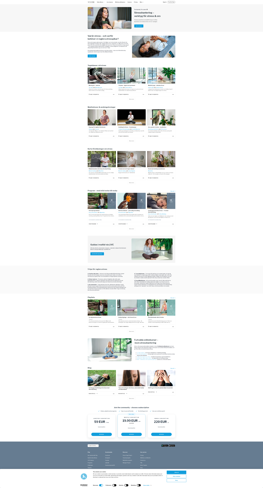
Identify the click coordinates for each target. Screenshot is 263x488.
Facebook (107, 455)
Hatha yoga (150, 87)
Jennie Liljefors (128, 87)
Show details (146, 485)
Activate (101, 434)
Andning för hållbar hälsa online (144, 358)
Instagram (107, 457)
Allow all (176, 472)
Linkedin (107, 462)
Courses (130, 2)
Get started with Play (92, 455)
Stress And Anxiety (93, 212)
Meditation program (127, 460)
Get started (139, 26)
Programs (90, 462)
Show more (131, 99)
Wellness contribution (145, 457)
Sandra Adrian (159, 87)
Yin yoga (91, 87)
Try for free (171, 2)
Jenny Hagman (131, 170)
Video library (100, 2)
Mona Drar (101, 170)
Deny (176, 480)
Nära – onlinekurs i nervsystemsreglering (146, 359)
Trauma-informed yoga (123, 129)
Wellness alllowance (120, 2)
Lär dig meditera (141, 352)
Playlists (90, 467)
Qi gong (90, 129)
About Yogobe (143, 465)
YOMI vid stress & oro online (143, 356)
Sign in (164, 2)
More (141, 2)
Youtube (107, 460)
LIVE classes (91, 460)
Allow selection (176, 476)
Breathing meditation (153, 129)
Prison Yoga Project (127, 455)
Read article (92, 393)
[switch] (114, 485)
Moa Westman (98, 87)
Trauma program (126, 457)
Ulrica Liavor (164, 129)
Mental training (92, 170)
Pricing (136, 2)
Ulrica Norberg (162, 214)
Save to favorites (94, 94)
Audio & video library (92, 457)
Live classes (110, 2)
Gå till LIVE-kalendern (97, 253)
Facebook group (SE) (110, 465)
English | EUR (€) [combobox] (92, 445)
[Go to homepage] (91, 2)
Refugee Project (126, 462)
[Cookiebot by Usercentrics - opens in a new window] (84, 485)
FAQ (141, 462)
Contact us (142, 460)
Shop (141, 467)
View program (92, 223)
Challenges (90, 465)
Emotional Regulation (142, 354)
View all (172, 297)
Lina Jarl (97, 129)
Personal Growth (122, 212)
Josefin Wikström (136, 129)
